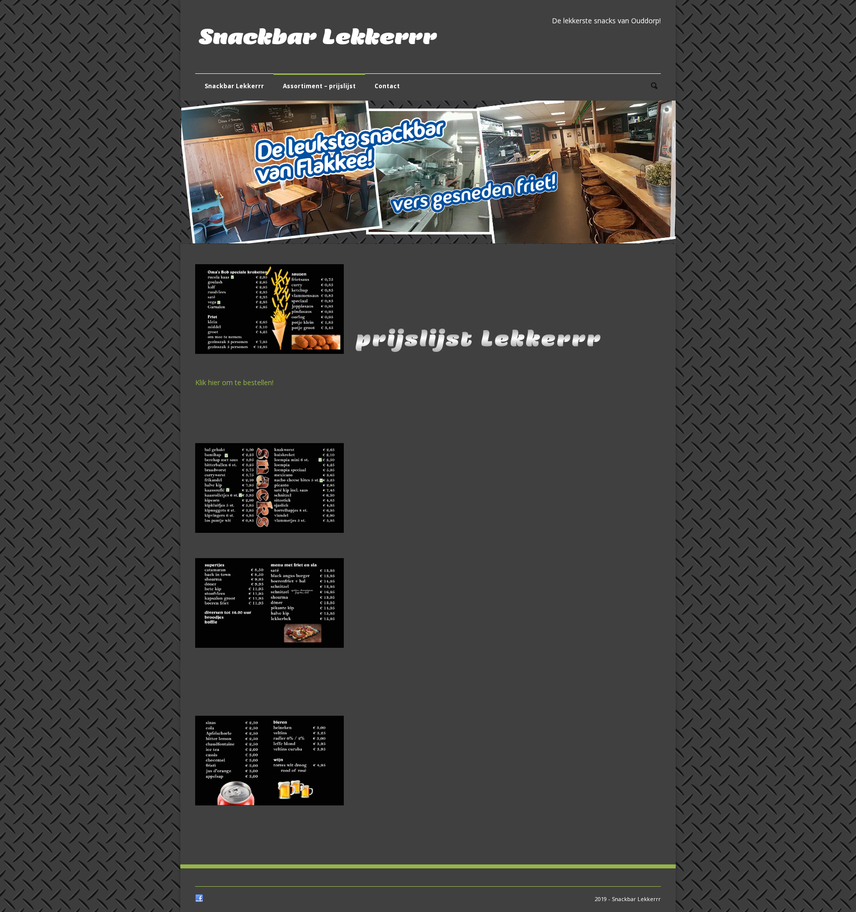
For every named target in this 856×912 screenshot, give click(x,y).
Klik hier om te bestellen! (234, 382)
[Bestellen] (274, 361)
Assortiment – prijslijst (319, 86)
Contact (387, 86)
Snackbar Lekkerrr (234, 86)
